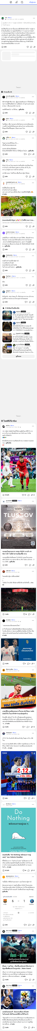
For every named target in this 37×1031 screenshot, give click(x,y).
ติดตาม (9, 17)
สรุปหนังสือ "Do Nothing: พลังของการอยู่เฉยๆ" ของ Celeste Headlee (16, 856)
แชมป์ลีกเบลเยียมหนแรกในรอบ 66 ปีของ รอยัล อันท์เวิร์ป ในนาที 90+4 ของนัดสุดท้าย (18, 712)
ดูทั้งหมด (18, 356)
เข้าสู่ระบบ (32, 2)
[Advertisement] (18, 10)
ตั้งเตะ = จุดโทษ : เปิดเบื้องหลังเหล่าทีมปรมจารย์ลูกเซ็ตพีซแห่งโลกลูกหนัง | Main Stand (18, 967)
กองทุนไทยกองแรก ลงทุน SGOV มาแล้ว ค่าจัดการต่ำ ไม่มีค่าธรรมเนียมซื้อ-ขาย (17, 552)
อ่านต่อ (4, 194)
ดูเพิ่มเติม (21, 109)
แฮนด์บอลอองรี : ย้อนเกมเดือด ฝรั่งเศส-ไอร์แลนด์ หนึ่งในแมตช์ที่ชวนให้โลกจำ (15, 1013)
